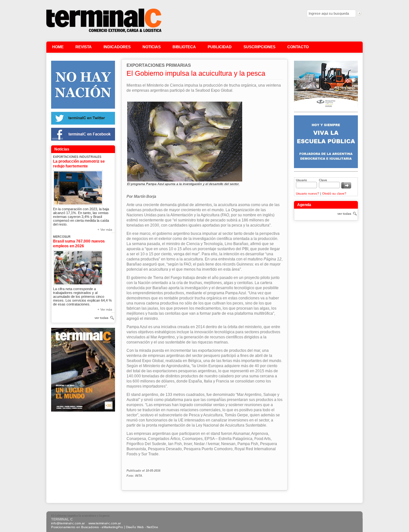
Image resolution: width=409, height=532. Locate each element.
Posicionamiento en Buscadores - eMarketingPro (87, 527)
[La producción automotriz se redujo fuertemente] (78, 187)
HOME (58, 47)
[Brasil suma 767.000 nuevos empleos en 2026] (78, 266)
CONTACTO (298, 47)
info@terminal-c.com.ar (68, 523)
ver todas (101, 318)
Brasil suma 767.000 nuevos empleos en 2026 (79, 243)
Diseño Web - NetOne (142, 527)
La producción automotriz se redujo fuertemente (79, 163)
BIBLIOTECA (184, 47)
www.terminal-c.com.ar (105, 523)
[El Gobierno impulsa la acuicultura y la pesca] (103, 32)
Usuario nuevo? (307, 193)
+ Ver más (104, 229)
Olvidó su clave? (334, 193)
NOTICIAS (152, 47)
